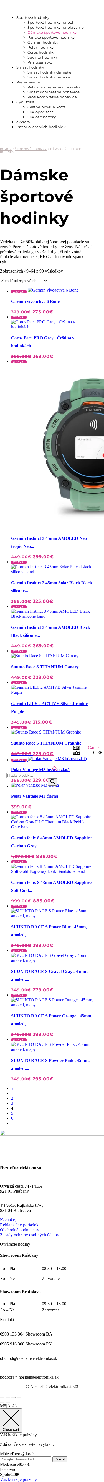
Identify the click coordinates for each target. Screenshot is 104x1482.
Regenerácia (28, 82)
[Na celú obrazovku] (8, 1397)
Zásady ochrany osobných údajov (29, 1234)
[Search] (52, 782)
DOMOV (6, 149)
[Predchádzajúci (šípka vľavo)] (2, 1402)
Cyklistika (25, 102)
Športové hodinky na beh (51, 22)
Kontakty (8, 1219)
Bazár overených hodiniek (41, 127)
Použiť (60, 1459)
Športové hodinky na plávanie (55, 27)
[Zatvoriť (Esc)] (19, 1397)
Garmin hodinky (42, 42)
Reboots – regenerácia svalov (54, 87)
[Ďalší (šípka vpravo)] (8, 1402)
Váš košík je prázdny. (19, 1479)
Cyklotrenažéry (41, 117)
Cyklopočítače (40, 112)
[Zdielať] (13, 1397)
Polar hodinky (40, 47)
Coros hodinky (40, 52)
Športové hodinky (33, 17)
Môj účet (76, 750)
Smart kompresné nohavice (53, 92)
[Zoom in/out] (2, 1397)
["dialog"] (52, 1443)
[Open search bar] (54, 770)
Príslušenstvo (39, 62)
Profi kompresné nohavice (52, 97)
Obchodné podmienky (19, 1229)
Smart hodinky (30, 67)
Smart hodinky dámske (49, 72)
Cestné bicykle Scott (46, 107)
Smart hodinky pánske (48, 77)
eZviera (23, 122)
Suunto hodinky (42, 57)
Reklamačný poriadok (19, 1224)
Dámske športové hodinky (52, 32)
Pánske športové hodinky (51, 37)
